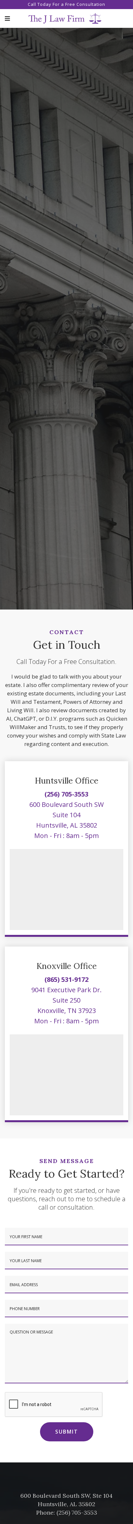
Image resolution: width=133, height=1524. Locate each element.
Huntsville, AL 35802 (66, 825)
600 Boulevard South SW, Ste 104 (66, 1495)
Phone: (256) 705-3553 (66, 1512)
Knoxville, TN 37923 (66, 1010)
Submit (66, 1431)
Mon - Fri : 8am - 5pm (66, 835)
